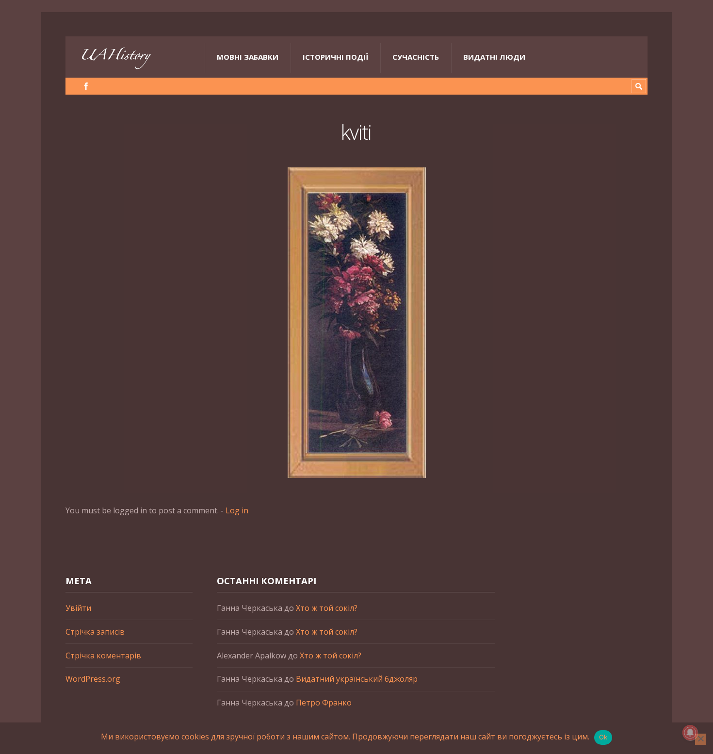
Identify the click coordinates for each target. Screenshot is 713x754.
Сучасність (415, 57)
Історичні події (335, 57)
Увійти (78, 608)
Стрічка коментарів (103, 655)
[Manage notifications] (690, 732)
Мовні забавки (247, 57)
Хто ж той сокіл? (326, 608)
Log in (237, 510)
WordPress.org (92, 678)
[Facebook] (86, 86)
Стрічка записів (95, 631)
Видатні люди (494, 57)
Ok (603, 737)
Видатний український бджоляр (357, 678)
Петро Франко (324, 702)
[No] (700, 739)
